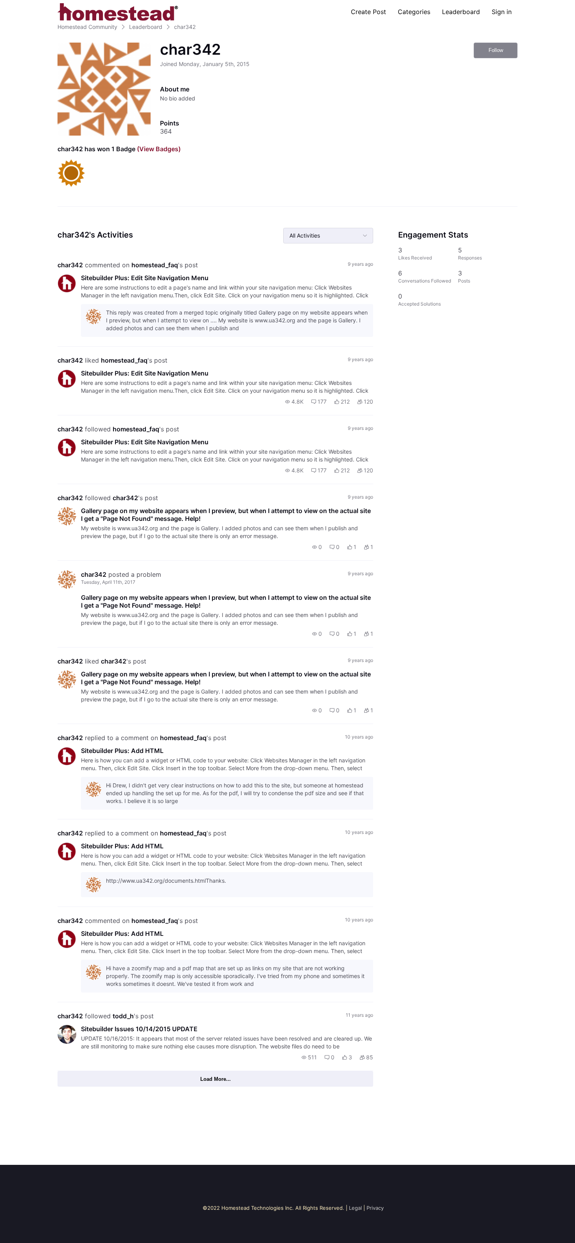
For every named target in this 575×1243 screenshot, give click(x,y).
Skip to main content (32, 5)
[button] (294, 402)
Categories (414, 12)
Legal (355, 1208)
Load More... (215, 1079)
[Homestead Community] (118, 11)
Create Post (368, 12)
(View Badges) (158, 149)
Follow (496, 50)
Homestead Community (87, 26)
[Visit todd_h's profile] (67, 1034)
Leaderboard (461, 12)
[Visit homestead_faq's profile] (67, 283)
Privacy (375, 1208)
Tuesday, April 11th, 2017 (108, 582)
